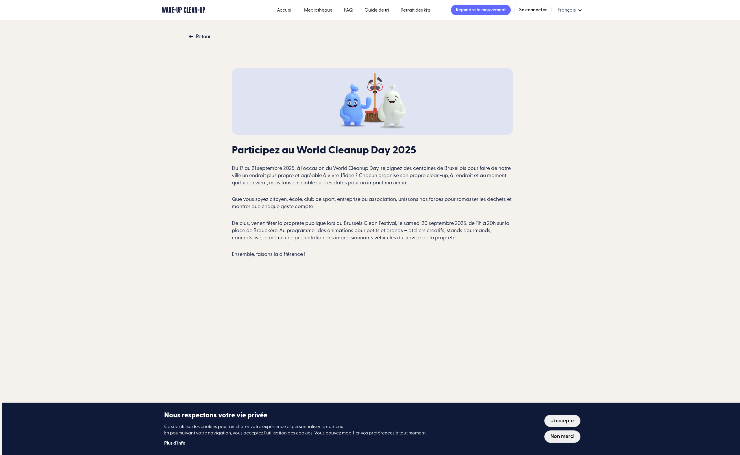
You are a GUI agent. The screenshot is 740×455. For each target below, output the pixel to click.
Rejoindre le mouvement (481, 10)
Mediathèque (318, 10)
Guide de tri (377, 10)
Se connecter (533, 10)
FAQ (348, 10)
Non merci (562, 436)
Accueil (285, 10)
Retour (203, 36)
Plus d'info (174, 443)
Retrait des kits (416, 10)
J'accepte (562, 420)
